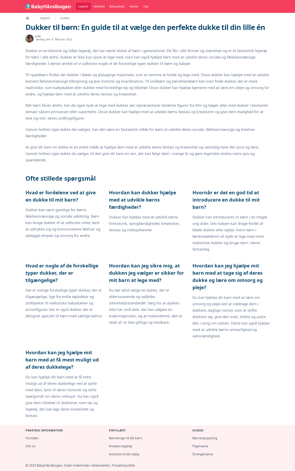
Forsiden (32, 438)
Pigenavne (200, 446)
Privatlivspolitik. (124, 465)
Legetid (83, 6)
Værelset (99, 6)
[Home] (27, 18)
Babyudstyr (117, 6)
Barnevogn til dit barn (125, 438)
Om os (30, 446)
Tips (146, 6)
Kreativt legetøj (120, 446)
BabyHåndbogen (51, 6)
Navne (134, 6)
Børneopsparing (204, 438)
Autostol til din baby (124, 454)
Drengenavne (202, 454)
